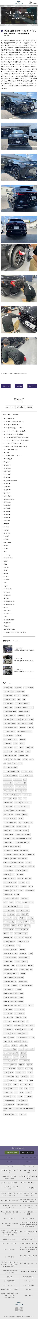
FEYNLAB (13, 858)
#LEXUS (29, 407)
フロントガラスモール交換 (10, 882)
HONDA (6, 530)
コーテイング (7, 795)
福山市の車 (18, 814)
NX (13, 1076)
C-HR (25, 1088)
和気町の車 (23, 1057)
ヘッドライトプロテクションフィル (25, 1037)
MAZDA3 (23, 1076)
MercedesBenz (7, 1053)
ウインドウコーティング (11, 449)
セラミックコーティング (9, 731)
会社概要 (23, 973)
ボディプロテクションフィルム (13, 456)
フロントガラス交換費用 (9, 1069)
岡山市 (15, 799)
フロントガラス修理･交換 (21, 930)
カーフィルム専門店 (19, 1013)
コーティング (7, 723)
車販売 (13, 723)
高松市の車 (25, 1100)
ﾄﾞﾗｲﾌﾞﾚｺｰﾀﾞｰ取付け (15, 759)
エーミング (6, 719)
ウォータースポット (19, 1009)
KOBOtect (28, 862)
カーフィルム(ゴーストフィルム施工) (14, 431)
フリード (20, 1096)
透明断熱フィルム (8, 803)
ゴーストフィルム (26, 795)
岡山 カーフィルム (8, 814)
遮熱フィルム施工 (23, 969)
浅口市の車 (7, 595)
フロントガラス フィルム (10, 818)
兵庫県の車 (7, 511)
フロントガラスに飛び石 (22, 1104)
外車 (18, 910)
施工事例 (6, 1037)
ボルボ (21, 751)
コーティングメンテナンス (26, 775)
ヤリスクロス (7, 1076)
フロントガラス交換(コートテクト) (14, 428)
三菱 (5, 763)
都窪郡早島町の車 (9, 499)
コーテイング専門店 (8, 989)
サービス (24, 1005)
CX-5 (17, 1076)
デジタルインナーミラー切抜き (11, 898)
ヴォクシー (20, 1069)
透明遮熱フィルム (23, 981)
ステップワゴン (28, 1096)
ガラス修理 (15, 1053)
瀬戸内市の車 (8, 496)
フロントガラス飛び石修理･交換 (11, 771)
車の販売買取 (8, 459)
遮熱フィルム (21, 715)
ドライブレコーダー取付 (20, 783)
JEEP (25, 779)
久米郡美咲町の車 (9, 601)
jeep (5, 617)
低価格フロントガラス (20, 1017)
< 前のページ (5, 386)
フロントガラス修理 (8, 870)
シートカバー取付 (8, 783)
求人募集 (12, 1037)
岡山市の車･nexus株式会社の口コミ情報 (13, 993)
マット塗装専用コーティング (10, 739)
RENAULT (7, 579)
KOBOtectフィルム (23, 755)
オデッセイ (6, 1096)
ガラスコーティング (21, 826)
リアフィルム (17, 961)
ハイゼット (28, 1092)
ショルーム (6, 1033)
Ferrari (10, 751)
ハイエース (6, 1065)
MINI (5, 564)
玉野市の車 (7, 474)
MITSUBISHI (7, 542)
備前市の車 (7, 477)
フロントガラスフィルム (18, 691)
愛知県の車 (22, 949)
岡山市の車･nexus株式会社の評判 (12, 1005)
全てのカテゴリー (9, 418)
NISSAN (6, 527)
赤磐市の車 (7, 487)
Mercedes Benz (8, 558)
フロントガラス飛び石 (9, 1104)
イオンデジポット (8, 1013)
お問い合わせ (17, 1025)
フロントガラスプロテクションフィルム (13, 866)
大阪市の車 (7, 521)
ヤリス (24, 1073)
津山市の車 (20, 373)
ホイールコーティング (26, 771)
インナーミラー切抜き (9, 910)
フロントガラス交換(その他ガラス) (14, 422)
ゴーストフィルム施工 (24, 711)
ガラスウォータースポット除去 (11, 886)
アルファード (28, 1069)
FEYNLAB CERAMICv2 (18, 862)
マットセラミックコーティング (11, 973)
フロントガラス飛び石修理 (11, 425)
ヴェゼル (6, 1088)
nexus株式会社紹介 (8, 977)
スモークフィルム (8, 695)
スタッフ (25, 1033)
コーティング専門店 (8, 842)
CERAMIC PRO (7, 779)
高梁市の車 (7, 484)
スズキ (16, 751)
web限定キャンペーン (27, 902)
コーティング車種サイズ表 (10, 822)
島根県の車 (7, 623)
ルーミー (30, 1073)
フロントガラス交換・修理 (25, 985)
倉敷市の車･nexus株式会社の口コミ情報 (13, 997)
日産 (32, 747)
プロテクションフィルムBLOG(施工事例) (21, 838)
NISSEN (25, 961)
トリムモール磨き (25, 910)
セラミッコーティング (27, 719)
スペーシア (23, 1084)
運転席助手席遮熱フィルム (10, 755)
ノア (21, 1088)
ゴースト (21, 818)
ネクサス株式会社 (8, 1025)
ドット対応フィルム (8, 735)
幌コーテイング (19, 977)
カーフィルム (18, 687)
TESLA (6, 573)
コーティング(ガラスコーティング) (9, 373)
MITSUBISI (14, 1061)
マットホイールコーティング (15, 763)
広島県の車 (7, 505)
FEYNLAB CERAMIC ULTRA (25, 822)
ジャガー (6, 759)
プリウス (25, 814)
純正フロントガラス (8, 1017)
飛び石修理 (12, 941)
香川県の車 (7, 514)
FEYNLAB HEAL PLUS (21, 787)
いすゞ (5, 751)
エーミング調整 (7, 799)
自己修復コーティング (9, 826)
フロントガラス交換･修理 (10, 906)
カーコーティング (8, 1009)
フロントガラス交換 (28, 687)
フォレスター (23, 1114)
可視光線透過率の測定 (9, 1100)
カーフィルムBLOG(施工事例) (22, 834)
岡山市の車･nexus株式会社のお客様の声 (13, 1001)
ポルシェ (25, 870)
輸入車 (5, 945)
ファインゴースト (26, 803)
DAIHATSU (7, 533)
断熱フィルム (7, 862)
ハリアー (6, 1073)
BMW (5, 561)
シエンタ (18, 1073)
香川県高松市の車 (8, 894)
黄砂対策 (31, 759)
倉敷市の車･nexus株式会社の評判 (12, 846)
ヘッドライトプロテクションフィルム (24, 707)
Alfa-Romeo (7, 610)
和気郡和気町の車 (9, 620)
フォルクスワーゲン (8, 703)
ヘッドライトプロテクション (22, 703)
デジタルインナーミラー (17, 890)
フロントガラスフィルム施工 (18, 810)
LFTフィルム (17, 695)
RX (10, 1084)
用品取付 (6, 453)
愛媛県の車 (7, 517)
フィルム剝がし (7, 743)
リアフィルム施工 (8, 961)
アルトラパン (7, 1114)
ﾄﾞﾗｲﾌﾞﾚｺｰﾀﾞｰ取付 (22, 858)
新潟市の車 (11, 945)
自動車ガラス (23, 953)
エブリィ (16, 1084)
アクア (11, 1073)
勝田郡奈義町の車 (9, 604)
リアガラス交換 (7, 918)
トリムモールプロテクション (10, 775)
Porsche (6, 567)
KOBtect (21, 1049)
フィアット (21, 882)
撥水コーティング (18, 938)
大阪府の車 (17, 1041)
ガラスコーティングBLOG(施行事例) (12, 854)
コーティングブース (27, 1029)
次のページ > (32, 386)
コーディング (11, 914)
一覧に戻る (19, 386)
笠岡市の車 (29, 1065)
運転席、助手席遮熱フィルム (10, 727)
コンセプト (18, 989)
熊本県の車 (21, 1065)
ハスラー (30, 1084)
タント (16, 1092)
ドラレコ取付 (7, 1061)
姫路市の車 (14, 985)
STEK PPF (6, 838)
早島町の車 (20, 878)
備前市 (28, 882)
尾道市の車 (7, 626)
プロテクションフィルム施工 (10, 949)
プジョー (28, 751)
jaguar (6, 586)
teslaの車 (16, 1057)
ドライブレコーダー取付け (10, 1049)
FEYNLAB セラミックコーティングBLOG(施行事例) (16, 850)
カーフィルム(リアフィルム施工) (13, 434)
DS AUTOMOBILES (9, 629)
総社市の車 (7, 471)
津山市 (24, 791)
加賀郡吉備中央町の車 (10, 480)
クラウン (6, 1084)
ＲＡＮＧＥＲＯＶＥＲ (24, 957)
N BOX (20, 1080)
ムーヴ (21, 1092)
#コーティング (10, 407)
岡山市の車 (7, 462)
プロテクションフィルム (9, 699)
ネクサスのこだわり (16, 1033)
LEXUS (25, 373)
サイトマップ (29, 1295)
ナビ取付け (25, 695)
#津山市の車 (21, 407)
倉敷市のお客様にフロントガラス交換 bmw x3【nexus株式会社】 (18, 1109)
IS (27, 1076)
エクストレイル (13, 1080)
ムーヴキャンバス (8, 1092)
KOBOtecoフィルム (8, 791)
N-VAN (18, 1100)
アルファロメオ (17, 779)
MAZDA (6, 545)
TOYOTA (6, 524)
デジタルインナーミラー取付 (10, 953)
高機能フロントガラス (18, 1021)
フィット (13, 1096)
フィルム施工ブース (8, 1029)
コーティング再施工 (8, 930)
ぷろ (5, 914)
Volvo (6, 570)
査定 (27, 1021)
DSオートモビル (7, 1057)
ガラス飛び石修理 (29, 866)
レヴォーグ (15, 1114)
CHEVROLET (7, 613)
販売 (11, 687)
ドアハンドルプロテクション (25, 723)
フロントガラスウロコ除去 (21, 934)
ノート (32, 1076)
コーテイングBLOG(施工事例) (21, 830)
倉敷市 (5, 830)
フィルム (16, 806)
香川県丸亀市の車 (29, 890)
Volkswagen (7, 965)
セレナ (5, 1080)
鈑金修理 (6, 598)
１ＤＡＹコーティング (23, 941)
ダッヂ (28, 715)
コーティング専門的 (8, 834)
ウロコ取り (19, 922)
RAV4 (31, 1080)
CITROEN (6, 576)
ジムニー (31, 1088)
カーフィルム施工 (8, 806)
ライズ (26, 1080)
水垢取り (26, 922)
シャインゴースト (25, 806)
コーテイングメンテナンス (10, 957)
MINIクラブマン (16, 795)
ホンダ (5, 707)
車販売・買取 (25, 914)
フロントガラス (7, 1021)
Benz (25, 799)
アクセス (6, 687)
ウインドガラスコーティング (22, 842)
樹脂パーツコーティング (9, 878)
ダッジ (12, 874)
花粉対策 (25, 759)
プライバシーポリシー (28, 1025)
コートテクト (7, 691)
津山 (13, 965)
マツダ (21, 747)
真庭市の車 (7, 490)
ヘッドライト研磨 (15, 719)
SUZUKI (6, 536)
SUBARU (6, 539)
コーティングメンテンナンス (25, 731)
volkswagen (7, 555)
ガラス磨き (30, 918)
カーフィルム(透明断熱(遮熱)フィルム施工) (16, 437)
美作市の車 (7, 493)
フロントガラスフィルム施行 (10, 767)
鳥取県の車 (7, 508)
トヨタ (30, 953)
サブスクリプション (21, 965)
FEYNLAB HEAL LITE (8, 787)
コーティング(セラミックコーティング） (15, 446)
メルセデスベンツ (8, 747)
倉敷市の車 (7, 465)
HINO (6, 607)
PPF (31, 969)
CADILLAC (7, 592)
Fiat (5, 583)
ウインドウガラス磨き (9, 922)
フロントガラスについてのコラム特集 (15, 632)
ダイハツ (15, 743)
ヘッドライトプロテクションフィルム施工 (16, 440)
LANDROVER (7, 589)
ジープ (16, 747)
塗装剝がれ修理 (23, 1045)
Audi (5, 552)
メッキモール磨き (29, 1049)
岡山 (10, 830)
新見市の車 (7, 502)
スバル (27, 747)
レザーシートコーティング (10, 981)
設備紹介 (17, 1029)
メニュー (31, 1005)
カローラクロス (14, 1088)
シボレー (22, 743)
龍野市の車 (14, 1065)
